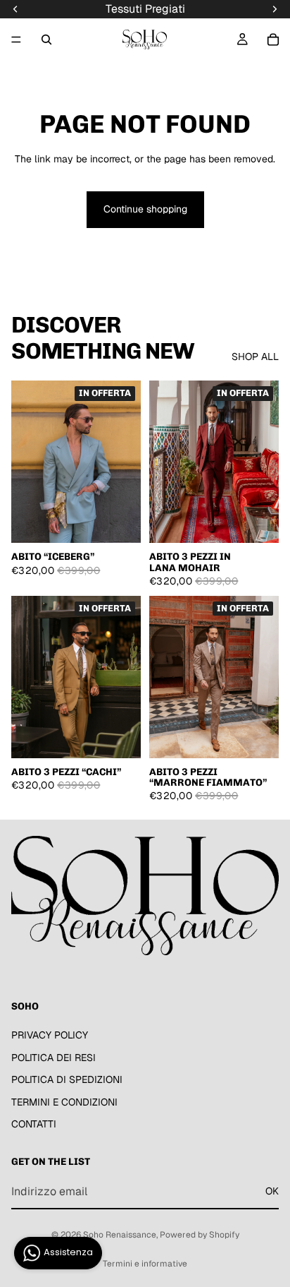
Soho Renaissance (119, 1234)
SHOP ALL (255, 356)
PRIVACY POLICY (49, 1035)
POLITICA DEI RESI (53, 1057)
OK (272, 1191)
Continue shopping (145, 209)
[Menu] (16, 39)
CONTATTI (33, 1124)
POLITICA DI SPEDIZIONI (66, 1079)
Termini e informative (145, 1263)
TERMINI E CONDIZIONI (64, 1102)
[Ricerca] (46, 39)
